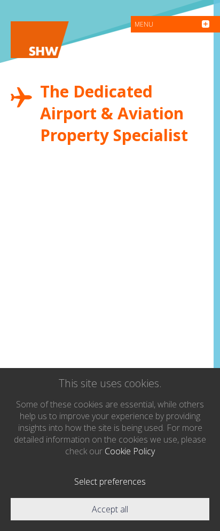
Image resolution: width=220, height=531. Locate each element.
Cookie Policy (130, 451)
